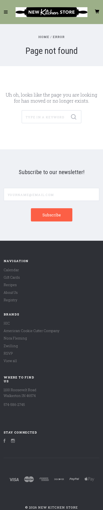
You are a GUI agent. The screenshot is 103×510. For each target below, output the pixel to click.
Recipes (10, 285)
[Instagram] (13, 441)
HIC (7, 323)
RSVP (8, 353)
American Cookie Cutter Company (31, 330)
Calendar (11, 270)
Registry (10, 300)
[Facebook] (5, 441)
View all (10, 361)
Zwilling (11, 346)
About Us (11, 292)
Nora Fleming (15, 338)
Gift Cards (12, 277)
